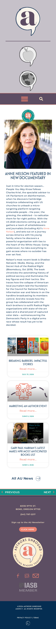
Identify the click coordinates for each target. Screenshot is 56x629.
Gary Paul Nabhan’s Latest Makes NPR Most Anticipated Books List (28, 451)
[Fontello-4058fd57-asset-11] (18, 576)
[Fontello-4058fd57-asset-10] (36, 576)
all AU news (22, 478)
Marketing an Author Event (28, 406)
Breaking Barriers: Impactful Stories (28, 362)
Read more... (28, 368)
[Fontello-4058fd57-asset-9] (27, 576)
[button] (24, 99)
